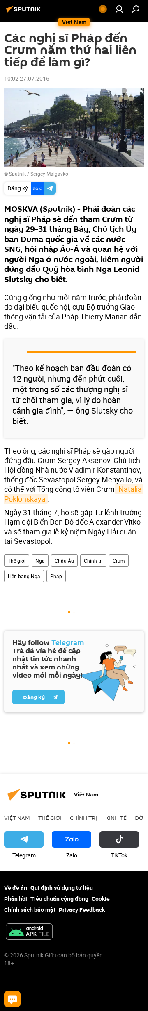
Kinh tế (116, 817)
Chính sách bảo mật (30, 910)
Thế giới (16, 560)
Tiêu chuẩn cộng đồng (59, 898)
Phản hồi (15, 898)
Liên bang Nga (24, 576)
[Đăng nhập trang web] (119, 9)
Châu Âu (64, 560)
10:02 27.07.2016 (26, 78)
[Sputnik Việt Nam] (24, 12)
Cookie (101, 898)
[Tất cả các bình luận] (12, 999)
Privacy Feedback (82, 910)
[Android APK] (29, 932)
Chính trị (93, 560)
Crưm (119, 560)
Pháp (56, 576)
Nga (40, 560)
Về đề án (15, 887)
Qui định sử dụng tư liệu (61, 887)
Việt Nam (17, 817)
